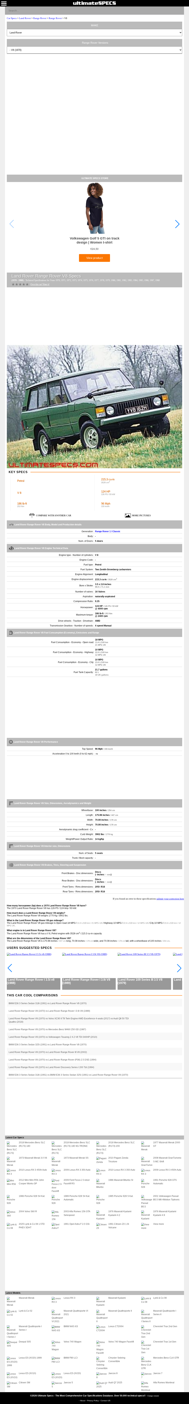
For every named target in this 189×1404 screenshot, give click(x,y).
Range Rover (39, 18)
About (83, 1401)
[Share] (179, 10)
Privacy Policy (93, 1401)
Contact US (105, 1401)
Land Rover (25, 18)
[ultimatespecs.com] (94, 3)
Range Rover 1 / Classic (107, 531)
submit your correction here (170, 898)
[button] (177, 224)
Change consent (153, 1396)
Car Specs (12, 18)
